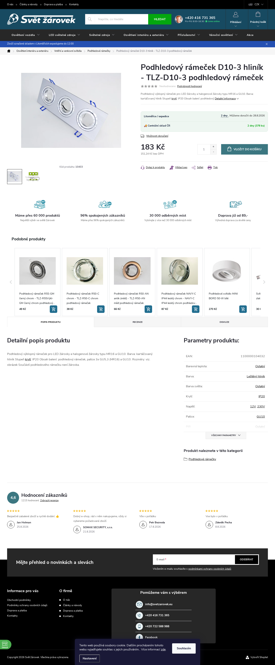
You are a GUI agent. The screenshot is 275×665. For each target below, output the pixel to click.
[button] (11, 282)
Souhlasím (184, 648)
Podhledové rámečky (202, 459)
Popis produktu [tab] (51, 322)
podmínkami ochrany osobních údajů (209, 569)
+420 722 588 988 (157, 626)
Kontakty (74, 4)
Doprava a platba (53, 4)
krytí (174, 98)
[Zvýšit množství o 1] (213, 146)
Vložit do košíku (248, 149)
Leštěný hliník (256, 376)
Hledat (160, 19)
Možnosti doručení (157, 136)
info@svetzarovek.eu (158, 604)
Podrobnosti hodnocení (189, 86)
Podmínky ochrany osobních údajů (27, 605)
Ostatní (260, 366)
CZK (257, 4)
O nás (10, 4)
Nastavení (90, 658)
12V (253, 406)
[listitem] (37, 282)
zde (163, 649)
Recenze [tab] (138, 322)
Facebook (151, 637)
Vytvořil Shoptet (259, 657)
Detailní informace (225, 98)
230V (261, 406)
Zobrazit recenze (49, 500)
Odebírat (246, 559)
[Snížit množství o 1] (213, 151)
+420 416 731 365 (157, 615)
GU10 (261, 417)
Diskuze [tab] (224, 322)
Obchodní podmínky (19, 600)
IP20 (262, 396)
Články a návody (29, 4)
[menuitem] (25, 35)
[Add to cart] (53, 309)
